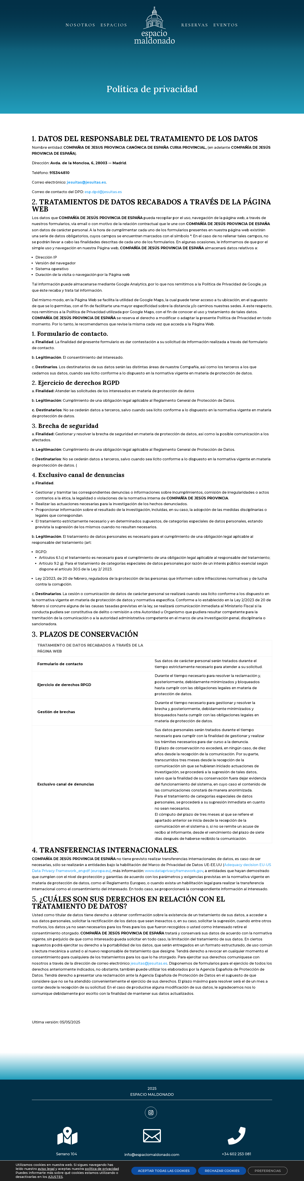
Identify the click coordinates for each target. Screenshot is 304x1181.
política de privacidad (102, 1169)
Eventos (225, 25)
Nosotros (81, 25)
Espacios (114, 25)
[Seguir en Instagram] (151, 1113)
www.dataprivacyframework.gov (174, 871)
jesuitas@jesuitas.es (149, 963)
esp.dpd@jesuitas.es (103, 192)
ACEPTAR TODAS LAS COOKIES (164, 1171)
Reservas (195, 25)
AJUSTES (55, 1177)
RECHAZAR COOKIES (222, 1171)
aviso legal (46, 1169)
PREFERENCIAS (268, 1171)
